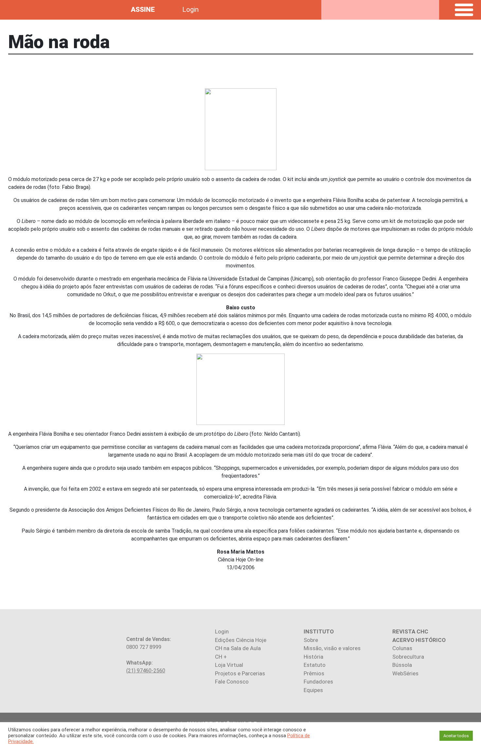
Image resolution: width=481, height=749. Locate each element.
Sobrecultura (408, 656)
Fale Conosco (232, 681)
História (313, 656)
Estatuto (315, 665)
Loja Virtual (229, 665)
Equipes (313, 690)
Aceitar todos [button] (456, 735)
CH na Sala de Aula (238, 648)
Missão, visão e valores (332, 648)
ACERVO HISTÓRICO (419, 640)
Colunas (402, 648)
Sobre (311, 640)
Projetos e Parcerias (240, 673)
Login (190, 9)
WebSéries (405, 673)
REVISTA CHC (410, 631)
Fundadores (318, 681)
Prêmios (314, 673)
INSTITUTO (319, 631)
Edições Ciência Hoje (240, 640)
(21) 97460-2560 (145, 670)
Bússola (402, 665)
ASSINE (143, 9)
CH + (221, 656)
